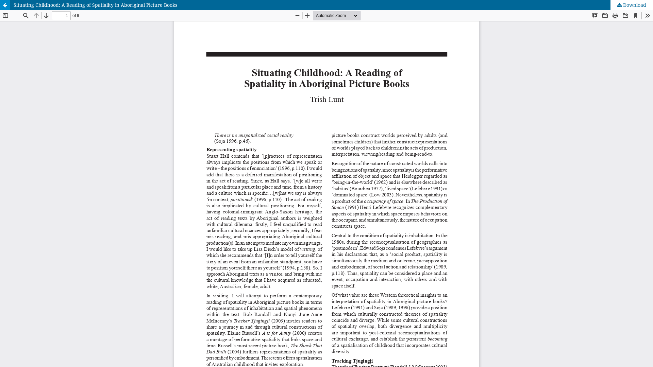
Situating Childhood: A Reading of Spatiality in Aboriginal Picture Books (95, 5)
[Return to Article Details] (5, 5)
